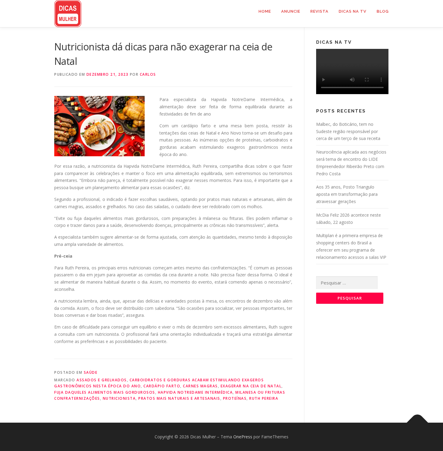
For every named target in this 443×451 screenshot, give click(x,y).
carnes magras (200, 386)
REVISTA (319, 11)
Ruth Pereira (263, 398)
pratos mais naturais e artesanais (179, 398)
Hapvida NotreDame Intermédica (195, 392)
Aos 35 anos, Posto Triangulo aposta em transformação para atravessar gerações (347, 194)
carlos (148, 74)
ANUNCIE (290, 11)
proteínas (235, 398)
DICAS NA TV (352, 11)
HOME (265, 11)
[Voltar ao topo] (417, 423)
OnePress (242, 437)
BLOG (383, 11)
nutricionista (119, 398)
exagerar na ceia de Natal (251, 386)
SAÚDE (91, 372)
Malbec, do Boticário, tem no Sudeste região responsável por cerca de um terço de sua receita (348, 131)
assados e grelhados (102, 380)
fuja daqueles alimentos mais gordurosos (104, 392)
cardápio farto (161, 386)
